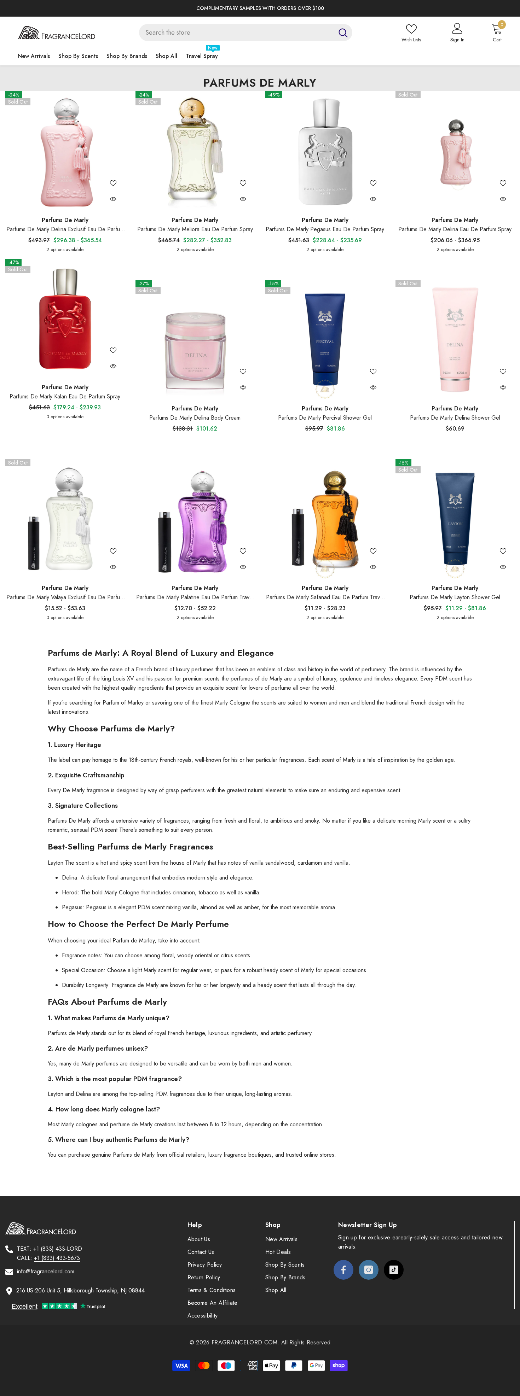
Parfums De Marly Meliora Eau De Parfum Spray (195, 229)
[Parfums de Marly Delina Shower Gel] (455, 339)
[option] (260, 8)
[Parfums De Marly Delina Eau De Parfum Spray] (455, 151)
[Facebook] (343, 1270)
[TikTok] (394, 1270)
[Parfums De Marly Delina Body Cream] (195, 339)
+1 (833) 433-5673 (57, 1258)
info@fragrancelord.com (45, 1271)
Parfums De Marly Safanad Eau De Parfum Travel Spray (325, 597)
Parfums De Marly (65, 220)
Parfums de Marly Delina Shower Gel (455, 418)
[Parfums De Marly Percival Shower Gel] (325, 339)
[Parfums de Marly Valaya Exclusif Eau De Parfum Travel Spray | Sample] (65, 519)
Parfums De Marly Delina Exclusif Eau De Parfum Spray (65, 229)
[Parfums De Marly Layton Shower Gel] (455, 519)
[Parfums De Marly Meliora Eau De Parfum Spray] (195, 151)
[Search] (245, 32)
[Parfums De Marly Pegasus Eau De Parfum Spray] (325, 151)
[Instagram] (369, 1270)
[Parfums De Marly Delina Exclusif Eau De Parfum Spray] (65, 151)
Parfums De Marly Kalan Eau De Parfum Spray (65, 396)
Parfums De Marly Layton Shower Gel (455, 597)
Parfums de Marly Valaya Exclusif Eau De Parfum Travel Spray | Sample (65, 597)
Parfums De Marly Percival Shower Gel (325, 418)
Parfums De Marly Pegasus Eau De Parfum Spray (325, 229)
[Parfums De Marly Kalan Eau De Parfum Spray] (65, 318)
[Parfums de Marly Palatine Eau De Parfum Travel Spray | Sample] (195, 519)
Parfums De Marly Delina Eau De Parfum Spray (455, 229)
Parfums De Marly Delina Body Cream (195, 418)
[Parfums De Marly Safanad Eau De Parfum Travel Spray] (325, 519)
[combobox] (236, 32)
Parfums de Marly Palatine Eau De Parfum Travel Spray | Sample (195, 597)
